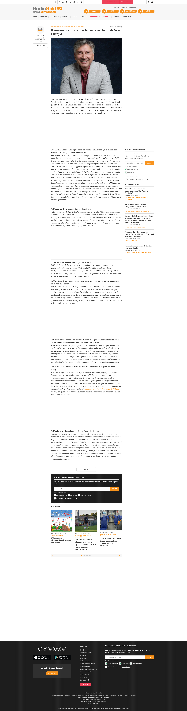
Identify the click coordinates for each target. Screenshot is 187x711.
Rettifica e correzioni (130, 695)
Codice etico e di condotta (79, 695)
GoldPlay (128, 198)
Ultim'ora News (85, 661)
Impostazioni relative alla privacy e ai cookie (93, 701)
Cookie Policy (98, 693)
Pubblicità (83, 655)
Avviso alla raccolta (93, 703)
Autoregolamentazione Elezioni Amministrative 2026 (93, 697)
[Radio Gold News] (92, 11)
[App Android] (78, 2)
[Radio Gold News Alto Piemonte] (128, 11)
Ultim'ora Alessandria (87, 664)
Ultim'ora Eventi (85, 672)
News (35, 17)
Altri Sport (128, 227)
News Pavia (73, 495)
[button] (40, 45)
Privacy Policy (74, 498)
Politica (54, 17)
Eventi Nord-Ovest (85, 495)
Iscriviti (114, 489)
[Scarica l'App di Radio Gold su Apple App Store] (42, 657)
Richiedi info (52, 673)
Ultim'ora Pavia (85, 666)
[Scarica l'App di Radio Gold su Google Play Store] (62, 657)
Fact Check (120, 695)
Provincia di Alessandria (143, 211)
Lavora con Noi (85, 680)
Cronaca (43, 17)
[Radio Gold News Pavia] (110, 11)
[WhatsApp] (74, 2)
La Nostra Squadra (86, 653)
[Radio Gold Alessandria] (47, 9)
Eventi (65, 17)
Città (116, 17)
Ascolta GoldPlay (111, 2)
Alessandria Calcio (80, 535)
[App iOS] (81, 2)
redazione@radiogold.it (111, 708)
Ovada (133, 211)
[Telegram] (70, 2)
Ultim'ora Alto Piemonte (88, 669)
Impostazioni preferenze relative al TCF (93, 699)
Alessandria (80, 27)
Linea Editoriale (92, 695)
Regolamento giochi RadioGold (107, 695)
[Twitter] (59, 2)
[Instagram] (67, 2)
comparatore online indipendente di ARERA (101, 389)
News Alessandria (61, 495)
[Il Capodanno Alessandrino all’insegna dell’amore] (61, 521)
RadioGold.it (71, 708)
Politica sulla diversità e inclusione (61, 695)
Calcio (89, 535)
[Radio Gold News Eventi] (146, 11)
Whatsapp (83, 658)
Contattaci (85, 684)
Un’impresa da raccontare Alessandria (63, 27)
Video (84, 17)
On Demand (127, 17)
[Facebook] (55, 2)
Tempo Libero (135, 198)
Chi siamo (83, 650)
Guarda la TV (127, 2)
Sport (75, 17)
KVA (128, 708)
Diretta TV (94, 17)
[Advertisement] (86, 131)
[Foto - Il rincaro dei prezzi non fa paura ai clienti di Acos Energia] (86, 66)
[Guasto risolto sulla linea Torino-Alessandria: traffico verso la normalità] (111, 520)
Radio (105, 17)
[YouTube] (63, 2)
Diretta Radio (84, 675)
